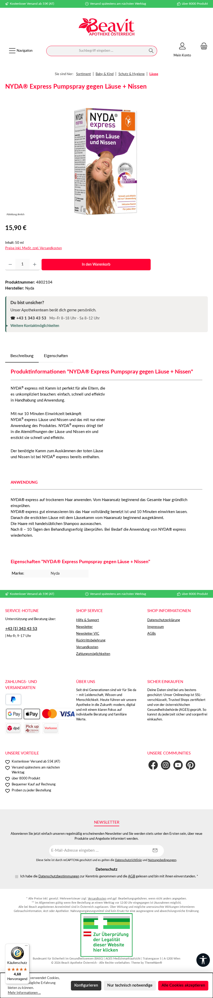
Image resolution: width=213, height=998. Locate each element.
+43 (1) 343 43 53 (21, 629)
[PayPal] (13, 699)
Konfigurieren (86, 985)
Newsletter (84, 626)
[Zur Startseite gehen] (106, 27)
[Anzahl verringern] (10, 264)
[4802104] (106, 162)
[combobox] (96, 51)
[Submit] (155, 851)
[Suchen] (151, 51)
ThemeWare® (153, 962)
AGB (131, 876)
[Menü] (26, 947)
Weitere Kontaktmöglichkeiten (34, 326)
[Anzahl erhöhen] (35, 264)
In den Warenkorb (96, 264)
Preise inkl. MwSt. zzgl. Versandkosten (33, 248)
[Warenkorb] (202, 46)
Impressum (155, 626)
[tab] (22, 356)
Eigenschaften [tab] (56, 356)
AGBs (151, 633)
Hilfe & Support (87, 620)
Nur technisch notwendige (129, 985)
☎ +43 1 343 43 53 (28, 318)
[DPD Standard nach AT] (13, 728)
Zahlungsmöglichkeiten (93, 653)
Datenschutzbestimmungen (58, 876)
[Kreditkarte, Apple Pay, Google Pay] (40, 714)
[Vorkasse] (51, 728)
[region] (106, 162)
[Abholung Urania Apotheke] (32, 728)
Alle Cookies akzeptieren (183, 985)
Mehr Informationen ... (24, 992)
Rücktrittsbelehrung (90, 640)
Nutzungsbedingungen (162, 860)
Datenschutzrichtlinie (128, 860)
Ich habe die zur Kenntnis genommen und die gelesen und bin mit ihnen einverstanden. (109, 876)
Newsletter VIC (87, 633)
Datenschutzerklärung (163, 620)
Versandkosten (87, 647)
